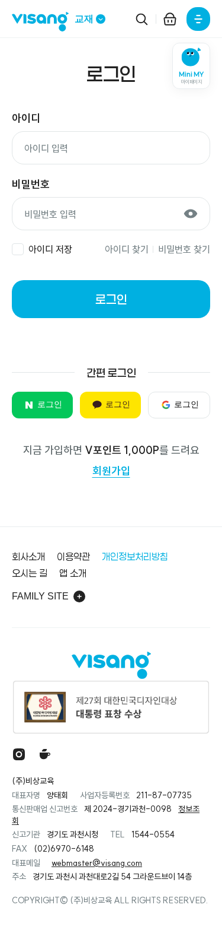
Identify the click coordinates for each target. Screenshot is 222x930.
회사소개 (28, 556)
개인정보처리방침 (135, 556)
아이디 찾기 (127, 249)
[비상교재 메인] (43, 21)
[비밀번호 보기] (191, 214)
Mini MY (191, 78)
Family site (40, 596)
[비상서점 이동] (170, 19)
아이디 (26, 118)
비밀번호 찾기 (184, 249)
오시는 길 (29, 573)
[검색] (141, 19)
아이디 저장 (50, 249)
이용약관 (73, 556)
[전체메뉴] (198, 19)
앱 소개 (72, 573)
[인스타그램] (19, 754)
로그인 (111, 299)
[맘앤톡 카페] (45, 754)
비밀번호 (31, 184)
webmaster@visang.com (97, 863)
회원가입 (111, 471)
